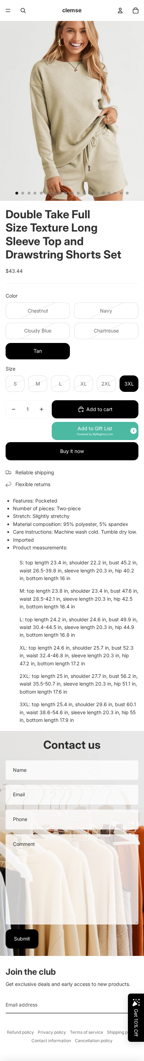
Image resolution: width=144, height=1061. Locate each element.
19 (127, 193)
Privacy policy (52, 1032)
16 (109, 193)
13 (90, 193)
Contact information (51, 1040)
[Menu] (8, 10)
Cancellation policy (94, 1040)
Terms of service (86, 1032)
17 (115, 193)
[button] (95, 431)
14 (96, 193)
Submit (22, 939)
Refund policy (20, 1032)
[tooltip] (133, 431)
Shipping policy (122, 1032)
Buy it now (72, 451)
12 (84, 193)
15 (103, 193)
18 (121, 193)
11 (78, 193)
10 (72, 193)
